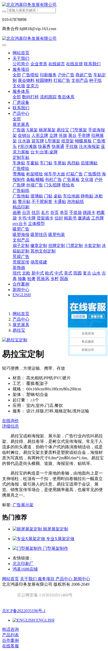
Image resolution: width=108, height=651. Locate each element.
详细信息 (10, 426)
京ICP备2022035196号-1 (24, 611)
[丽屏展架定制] (28, 529)
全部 (17, 75)
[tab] (54, 426)
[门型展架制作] (28, 548)
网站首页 (21, 53)
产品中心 (21, 319)
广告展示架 (23, 505)
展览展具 (21, 324)
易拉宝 (19, 330)
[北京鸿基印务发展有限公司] (54, 5)
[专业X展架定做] (29, 538)
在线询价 (10, 420)
